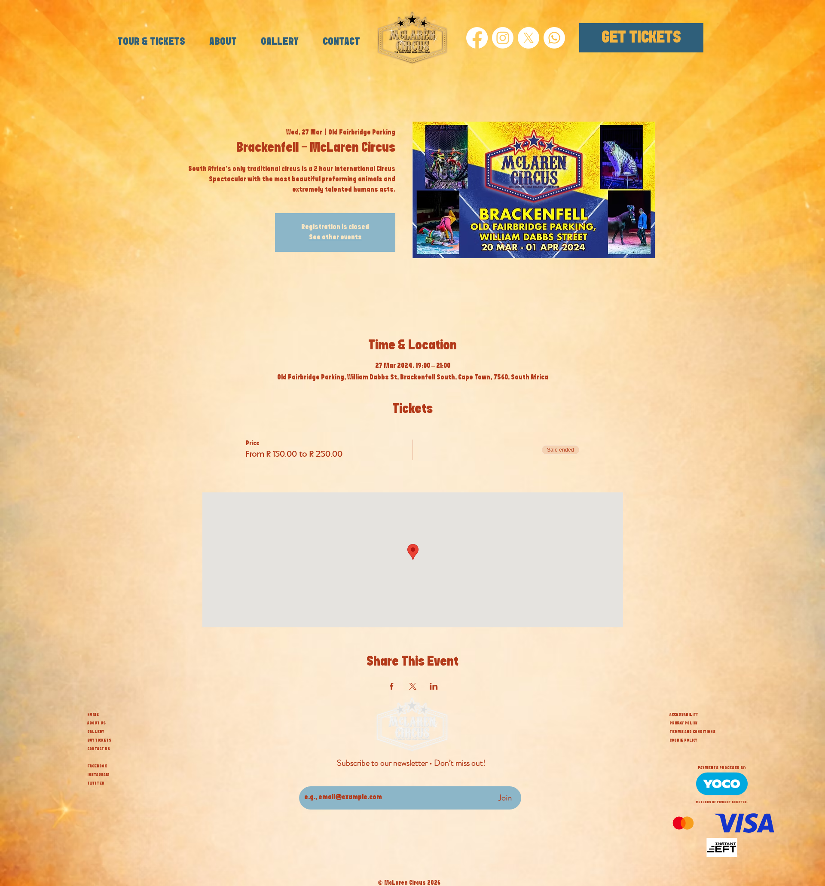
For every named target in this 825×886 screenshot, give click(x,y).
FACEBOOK (97, 766)
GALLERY (95, 732)
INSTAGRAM (98, 775)
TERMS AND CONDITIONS (692, 732)
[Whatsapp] (554, 38)
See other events (335, 237)
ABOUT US (96, 723)
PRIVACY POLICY (683, 723)
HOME (93, 714)
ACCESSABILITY (683, 714)
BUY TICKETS (99, 740)
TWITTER (95, 783)
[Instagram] (502, 38)
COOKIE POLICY (683, 740)
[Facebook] (477, 38)
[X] (528, 38)
